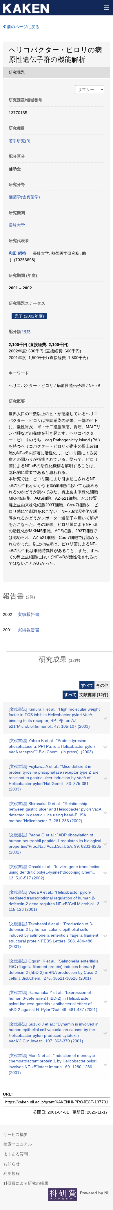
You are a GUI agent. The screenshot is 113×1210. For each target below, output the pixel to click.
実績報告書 (28, 614)
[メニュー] (106, 7)
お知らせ (11, 1163)
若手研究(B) (19, 141)
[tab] (59, 659)
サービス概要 (15, 1134)
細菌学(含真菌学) (24, 197)
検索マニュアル (17, 1144)
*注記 (26, 332)
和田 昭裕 (17, 253)
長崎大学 (17, 225)
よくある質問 (15, 1154)
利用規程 (11, 1173)
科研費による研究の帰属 (25, 1183)
